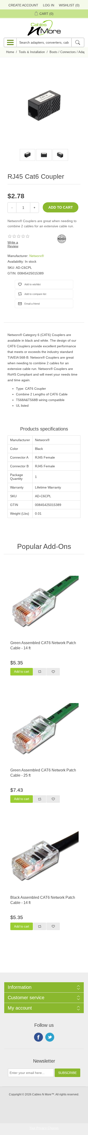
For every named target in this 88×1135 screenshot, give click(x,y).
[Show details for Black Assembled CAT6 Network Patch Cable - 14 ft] (44, 856)
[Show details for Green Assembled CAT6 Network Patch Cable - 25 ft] (44, 729)
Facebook (38, 1037)
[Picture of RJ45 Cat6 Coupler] (27, 155)
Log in (48, 5)
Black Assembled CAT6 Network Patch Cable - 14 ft (42, 900)
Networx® (36, 256)
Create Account (23, 5)
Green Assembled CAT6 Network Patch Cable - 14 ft (43, 645)
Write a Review (13, 244)
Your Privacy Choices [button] (44, 1128)
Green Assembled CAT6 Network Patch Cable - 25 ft (43, 772)
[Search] (77, 42)
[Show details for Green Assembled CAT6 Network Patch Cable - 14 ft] (44, 602)
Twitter (49, 1037)
